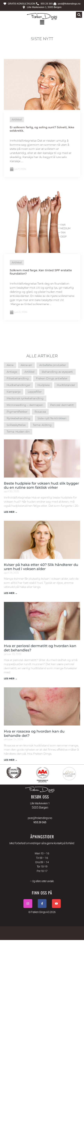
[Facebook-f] (42, 903)
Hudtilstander (66, 385)
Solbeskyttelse (16, 425)
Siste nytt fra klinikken (52, 418)
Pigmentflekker (17, 411)
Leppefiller (35, 391)
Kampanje (14, 391)
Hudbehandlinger (18, 385)
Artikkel (17, 119)
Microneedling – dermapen (25, 405)
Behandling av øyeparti (57, 372)
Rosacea (40, 411)
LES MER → (10, 511)
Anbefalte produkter (52, 365)
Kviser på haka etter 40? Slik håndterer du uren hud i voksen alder (41, 567)
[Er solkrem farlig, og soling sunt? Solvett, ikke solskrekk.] (42, 109)
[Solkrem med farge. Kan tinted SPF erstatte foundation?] (42, 252)
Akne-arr (26, 365)
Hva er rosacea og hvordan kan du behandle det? (34, 733)
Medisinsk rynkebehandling (25, 398)
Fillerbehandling (18, 378)
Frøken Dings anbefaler (51, 378)
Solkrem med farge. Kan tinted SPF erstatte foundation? (41, 271)
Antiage (12, 372)
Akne (10, 365)
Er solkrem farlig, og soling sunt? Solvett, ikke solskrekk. (42, 129)
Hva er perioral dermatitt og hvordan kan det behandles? (40, 648)
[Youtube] (56, 903)
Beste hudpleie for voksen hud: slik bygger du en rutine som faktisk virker (41, 485)
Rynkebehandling (18, 418)
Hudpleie (44, 385)
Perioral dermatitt (62, 405)
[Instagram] (27, 903)
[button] (79, 15)
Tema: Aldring (42, 425)
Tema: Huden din (18, 431)
